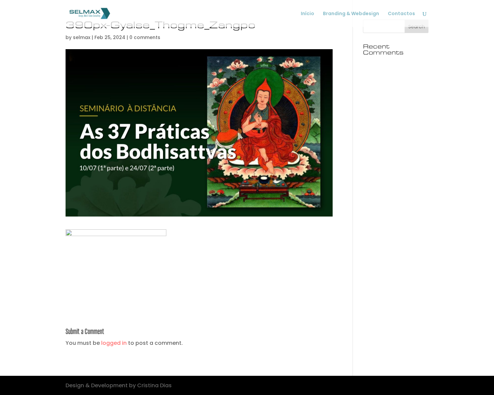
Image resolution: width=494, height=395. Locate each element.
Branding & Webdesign (351, 14)
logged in (114, 343)
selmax (81, 37)
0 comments (144, 37)
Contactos (401, 14)
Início (307, 14)
